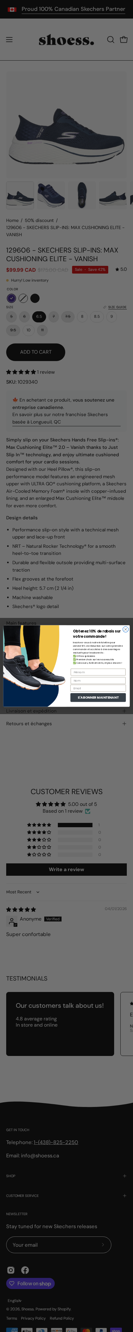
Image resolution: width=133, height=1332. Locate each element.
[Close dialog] (125, 629)
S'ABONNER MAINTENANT (98, 697)
